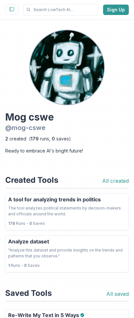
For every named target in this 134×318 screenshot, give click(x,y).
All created (115, 181)
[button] (60, 10)
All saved (117, 294)
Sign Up (116, 9)
